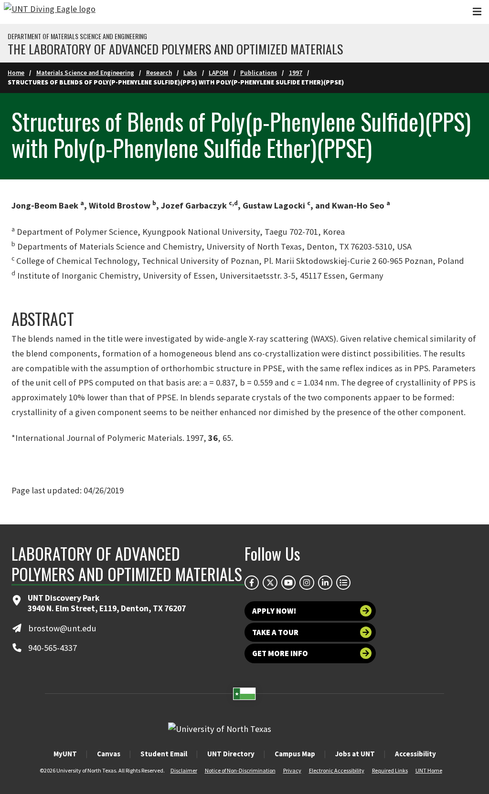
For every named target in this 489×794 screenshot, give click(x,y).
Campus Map (295, 753)
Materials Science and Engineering (85, 73)
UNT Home (428, 770)
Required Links (390, 770)
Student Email (163, 753)
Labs (190, 73)
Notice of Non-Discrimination (240, 770)
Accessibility (415, 753)
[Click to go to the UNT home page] (50, 11)
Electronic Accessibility (336, 770)
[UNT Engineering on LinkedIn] (325, 582)
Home (16, 73)
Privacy (292, 770)
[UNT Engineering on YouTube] (288, 582)
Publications (258, 73)
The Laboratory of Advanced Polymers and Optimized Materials (175, 49)
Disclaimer (183, 770)
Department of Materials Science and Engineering (77, 36)
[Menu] (477, 11)
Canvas (108, 753)
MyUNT (65, 753)
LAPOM (218, 73)
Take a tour (275, 632)
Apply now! (274, 611)
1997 (295, 73)
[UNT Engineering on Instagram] (306, 582)
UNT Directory (231, 753)
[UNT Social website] (343, 582)
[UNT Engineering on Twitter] (270, 582)
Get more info (280, 653)
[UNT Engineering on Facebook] (251, 582)
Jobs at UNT (355, 753)
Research (159, 73)
